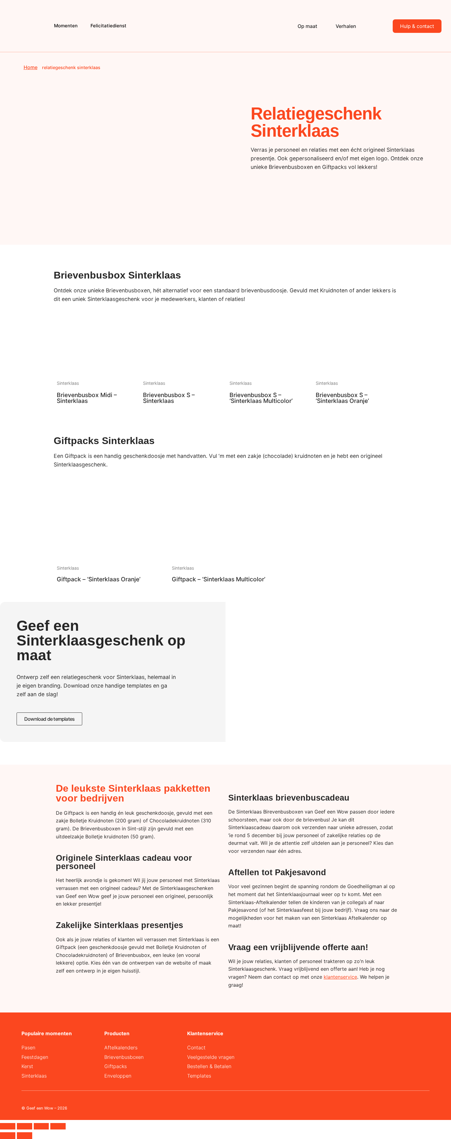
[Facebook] (346, 1109)
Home (30, 67)
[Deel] (41, 1126)
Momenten (66, 26)
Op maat (307, 26)
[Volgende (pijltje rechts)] (24, 1135)
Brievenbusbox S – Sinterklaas (169, 397)
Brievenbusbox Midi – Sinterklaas (87, 397)
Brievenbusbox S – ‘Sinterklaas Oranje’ (342, 397)
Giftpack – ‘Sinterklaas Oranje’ (99, 579)
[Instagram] (329, 1109)
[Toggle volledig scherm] (24, 1126)
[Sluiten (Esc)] (58, 1126)
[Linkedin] (312, 1109)
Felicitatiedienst (108, 26)
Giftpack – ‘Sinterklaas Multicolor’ (218, 579)
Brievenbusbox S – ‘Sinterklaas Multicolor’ (261, 397)
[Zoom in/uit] (7, 1126)
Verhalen (346, 26)
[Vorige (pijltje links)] (7, 1135)
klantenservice (340, 977)
